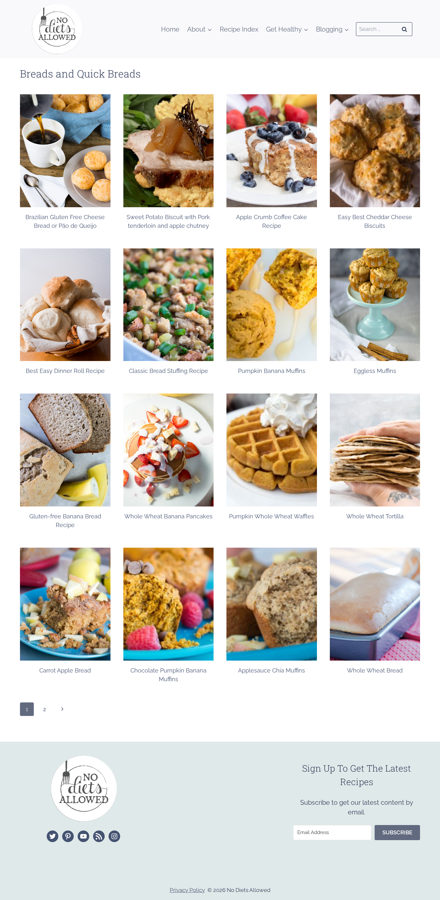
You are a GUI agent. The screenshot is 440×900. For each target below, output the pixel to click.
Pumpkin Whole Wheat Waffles (271, 516)
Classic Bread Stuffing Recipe (168, 370)
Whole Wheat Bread (375, 670)
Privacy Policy (187, 890)
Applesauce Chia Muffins (271, 670)
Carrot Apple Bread (65, 670)
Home (170, 29)
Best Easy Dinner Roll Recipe (65, 370)
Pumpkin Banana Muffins (271, 370)
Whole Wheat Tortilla (375, 516)
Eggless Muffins (375, 370)
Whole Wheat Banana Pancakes (168, 516)
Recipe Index (239, 29)
